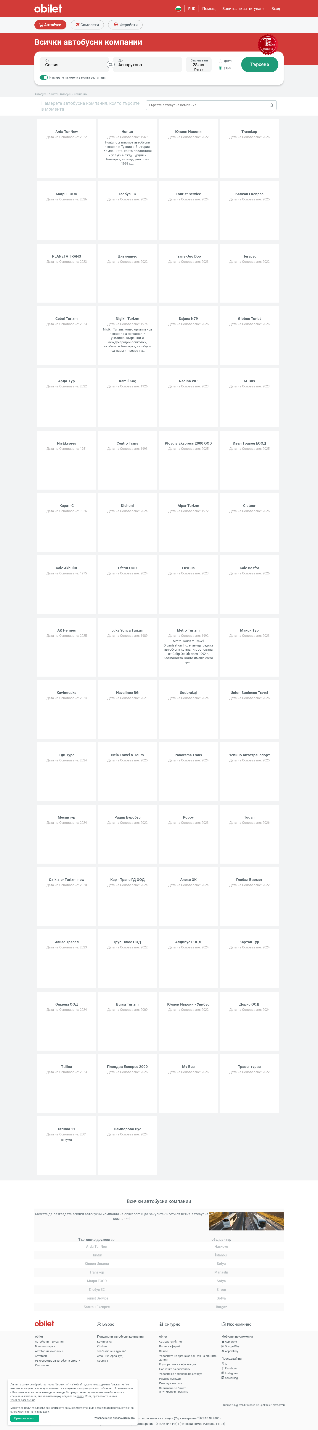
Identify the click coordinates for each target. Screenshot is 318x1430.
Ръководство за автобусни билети (57, 1360)
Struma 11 (103, 1360)
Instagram (231, 1373)
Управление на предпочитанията (114, 1418)
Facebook (230, 1368)
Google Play (231, 1346)
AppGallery (231, 1351)
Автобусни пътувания (49, 1341)
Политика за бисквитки (175, 1369)
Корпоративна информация (177, 1364)
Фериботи (128, 25)
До (121, 60)
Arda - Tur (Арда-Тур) (110, 1355)
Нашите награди (170, 1378)
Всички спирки (45, 1346)
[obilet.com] (58, 12)
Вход (275, 8)
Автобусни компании (49, 1351)
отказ (80, 1396)
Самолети (89, 25)
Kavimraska (104, 1341)
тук (86, 1407)
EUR (191, 8)
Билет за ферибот (171, 1346)
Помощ (208, 8)
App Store (230, 1341)
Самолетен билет (170, 1341)
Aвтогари (41, 1355)
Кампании (42, 1365)
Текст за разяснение (22, 1400)
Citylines (102, 1346)
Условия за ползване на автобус (180, 1373)
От (47, 60)
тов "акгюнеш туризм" (111, 1351)
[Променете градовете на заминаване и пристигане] (111, 64)
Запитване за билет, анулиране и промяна (173, 1389)
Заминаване (199, 60)
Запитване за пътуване (243, 8)
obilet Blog (231, 1378)
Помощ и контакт (170, 1383)
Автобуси (52, 25)
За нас (163, 1351)
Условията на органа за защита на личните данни (188, 1357)
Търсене (259, 64)
